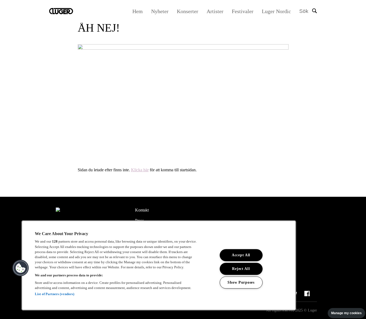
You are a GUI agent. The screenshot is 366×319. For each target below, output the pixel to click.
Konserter (187, 11)
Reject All (241, 268)
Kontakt (142, 210)
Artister (215, 11)
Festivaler (242, 11)
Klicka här (140, 170)
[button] (20, 268)
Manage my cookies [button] (346, 313)
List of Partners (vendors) (54, 294)
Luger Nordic (276, 11)
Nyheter (160, 11)
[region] (158, 265)
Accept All (241, 255)
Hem (137, 11)
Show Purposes (240, 282)
